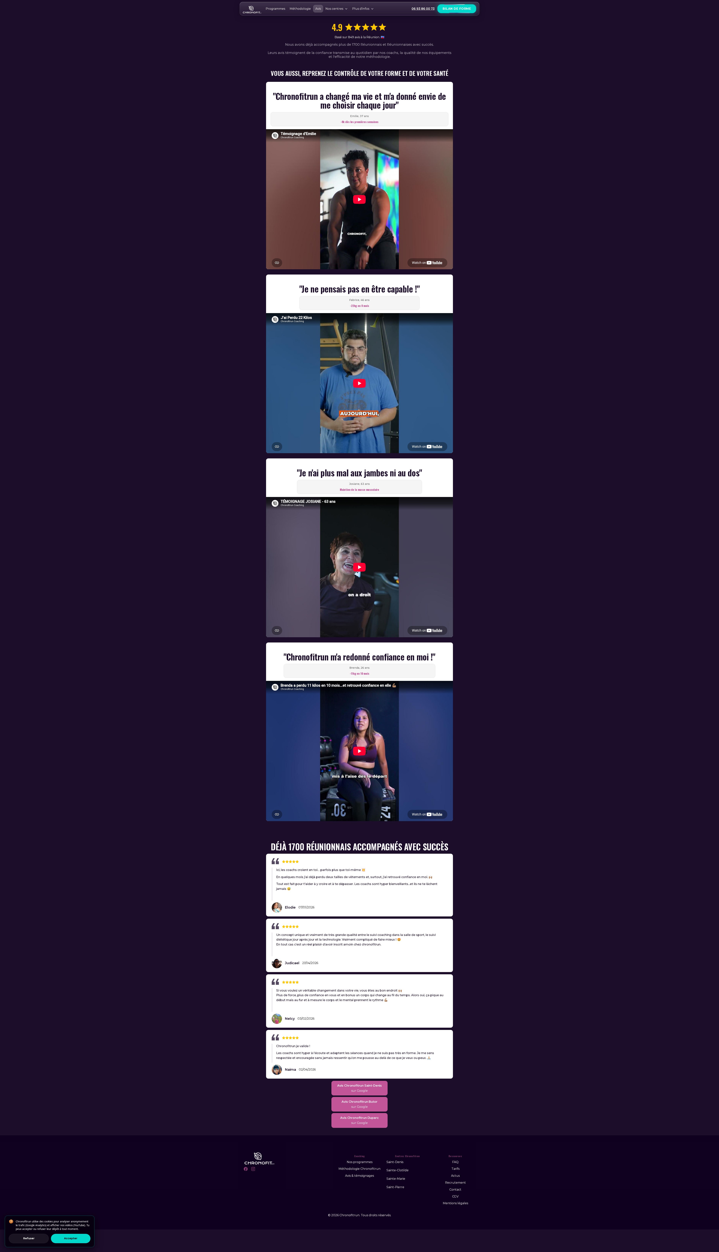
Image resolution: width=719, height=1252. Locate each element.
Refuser (28, 1238)
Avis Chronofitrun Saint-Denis (359, 1088)
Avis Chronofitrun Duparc (359, 1120)
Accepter (70, 1238)
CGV (455, 1196)
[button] (336, 9)
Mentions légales (455, 1203)
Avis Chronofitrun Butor (359, 1104)
